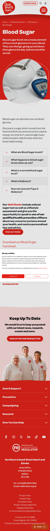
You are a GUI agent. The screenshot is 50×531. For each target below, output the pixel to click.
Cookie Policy (42, 268)
